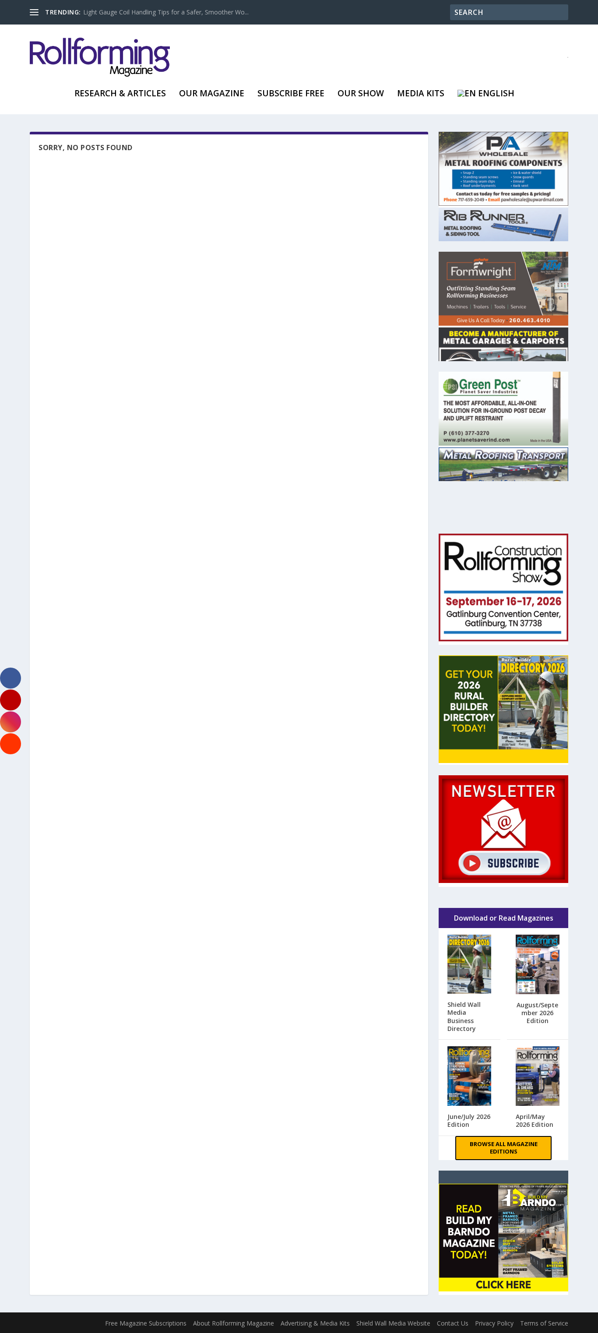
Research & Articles (120, 94)
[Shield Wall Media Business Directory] (469, 965)
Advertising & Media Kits (315, 1323)
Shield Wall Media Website (393, 1323)
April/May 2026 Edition (534, 1120)
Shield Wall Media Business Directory (464, 1016)
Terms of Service (544, 1323)
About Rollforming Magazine (233, 1323)
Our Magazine (211, 94)
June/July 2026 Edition (468, 1120)
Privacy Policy (494, 1323)
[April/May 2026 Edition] (537, 1077)
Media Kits (420, 94)
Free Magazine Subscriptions (145, 1323)
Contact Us (452, 1323)
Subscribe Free (290, 94)
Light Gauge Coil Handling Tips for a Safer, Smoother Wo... (166, 12)
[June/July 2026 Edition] (469, 1077)
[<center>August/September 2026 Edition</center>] (537, 965)
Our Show (361, 94)
